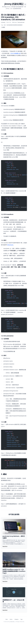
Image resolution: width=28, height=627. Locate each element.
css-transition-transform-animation (14, 25)
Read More (5, 546)
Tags (21, 619)
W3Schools (10, 245)
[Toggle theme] (25, 4)
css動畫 (3, 27)
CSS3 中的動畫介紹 (15, 53)
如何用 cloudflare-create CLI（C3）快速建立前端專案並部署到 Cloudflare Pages (14, 571)
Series (11, 619)
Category (16, 619)
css (4, 25)
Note (7, 619)
